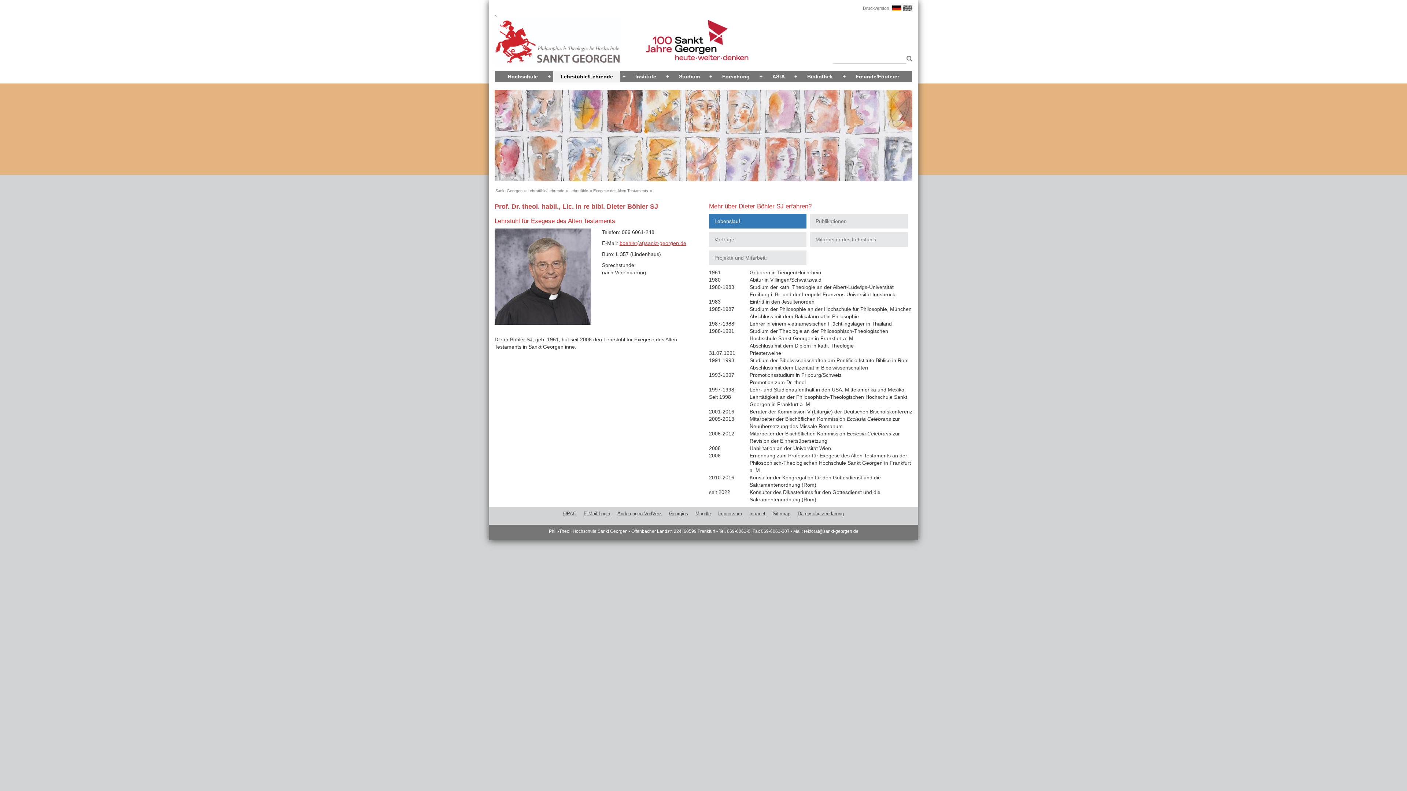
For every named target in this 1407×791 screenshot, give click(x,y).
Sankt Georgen (508, 191)
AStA (778, 76)
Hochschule (523, 76)
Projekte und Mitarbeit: (740, 258)
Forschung (736, 76)
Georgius (678, 513)
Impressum (730, 513)
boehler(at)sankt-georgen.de (653, 243)
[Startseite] (558, 41)
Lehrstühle (578, 191)
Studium (689, 76)
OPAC (569, 513)
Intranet (757, 513)
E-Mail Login (597, 513)
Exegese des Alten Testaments (620, 191)
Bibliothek (820, 76)
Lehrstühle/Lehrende (587, 76)
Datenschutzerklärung (821, 513)
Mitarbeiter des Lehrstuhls (846, 239)
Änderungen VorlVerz (639, 513)
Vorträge (724, 239)
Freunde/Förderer (877, 76)
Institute (645, 76)
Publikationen (831, 221)
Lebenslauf (727, 221)
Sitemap (781, 513)
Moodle (703, 513)
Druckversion (876, 8)
